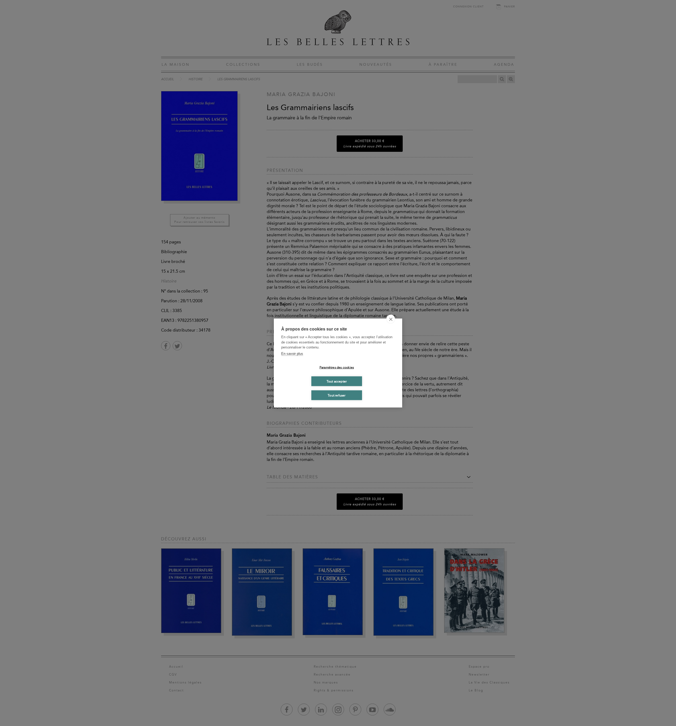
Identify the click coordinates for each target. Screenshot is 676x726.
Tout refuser (336, 395)
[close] (390, 319)
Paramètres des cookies (337, 367)
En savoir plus (292, 353)
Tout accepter (337, 381)
